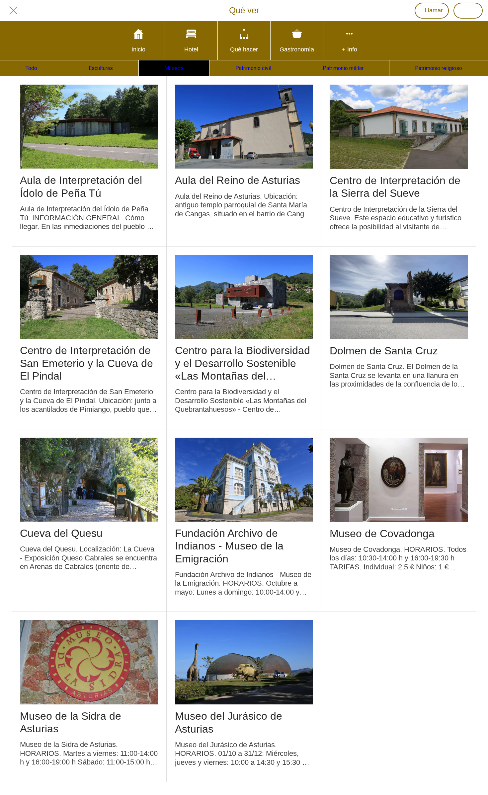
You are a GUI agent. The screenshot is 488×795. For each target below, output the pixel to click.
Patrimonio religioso (438, 68)
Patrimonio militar (343, 68)
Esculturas (101, 68)
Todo (31, 68)
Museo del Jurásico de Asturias (228, 722)
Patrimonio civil (253, 68)
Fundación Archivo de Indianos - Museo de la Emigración (229, 546)
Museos (174, 68)
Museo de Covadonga (382, 534)
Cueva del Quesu (61, 533)
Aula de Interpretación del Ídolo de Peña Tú (81, 186)
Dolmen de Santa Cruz (384, 351)
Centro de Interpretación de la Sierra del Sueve (395, 187)
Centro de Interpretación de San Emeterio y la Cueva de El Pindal (86, 363)
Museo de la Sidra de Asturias (70, 722)
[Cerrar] (13, 11)
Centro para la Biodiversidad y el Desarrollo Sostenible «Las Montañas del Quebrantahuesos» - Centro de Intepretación (242, 363)
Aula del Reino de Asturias (237, 180)
